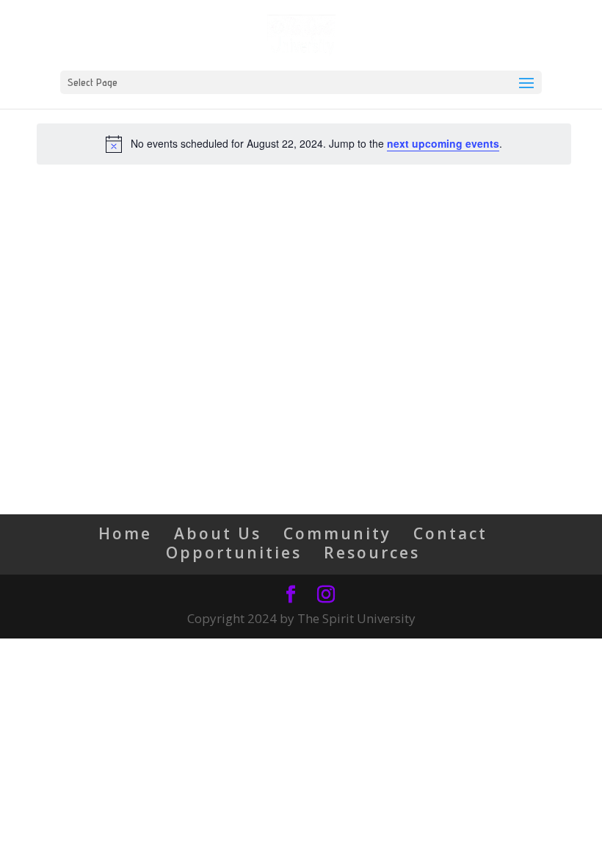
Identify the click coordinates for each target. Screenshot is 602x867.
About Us (217, 533)
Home (125, 533)
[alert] (304, 144)
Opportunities (234, 552)
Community (337, 533)
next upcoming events (443, 143)
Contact (450, 533)
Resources (372, 552)
